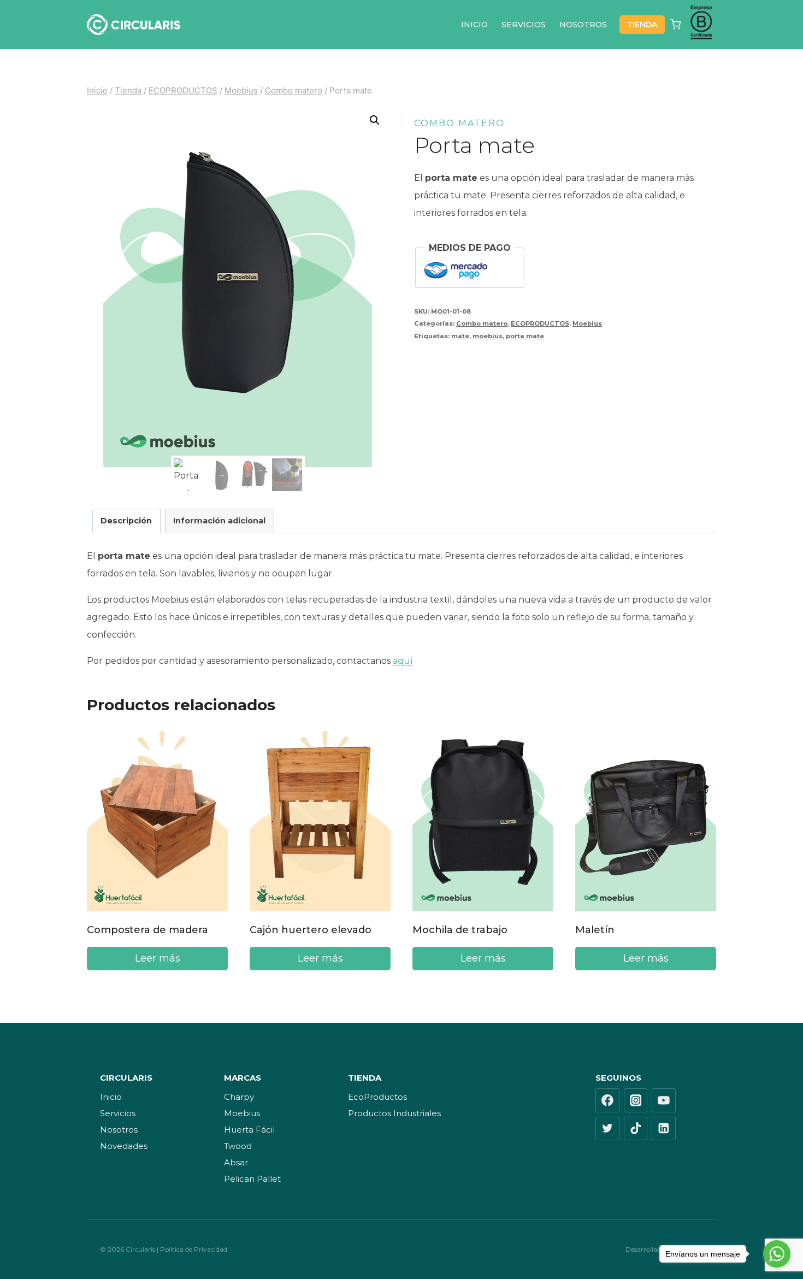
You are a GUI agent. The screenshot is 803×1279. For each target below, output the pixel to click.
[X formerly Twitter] (607, 1129)
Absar (236, 1162)
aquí (403, 661)
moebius (488, 336)
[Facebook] (607, 1100)
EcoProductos (377, 1097)
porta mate (525, 336)
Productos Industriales (394, 1113)
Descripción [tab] (126, 521)
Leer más (157, 958)
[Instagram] (636, 1100)
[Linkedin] (664, 1129)
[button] (375, 120)
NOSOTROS (583, 25)
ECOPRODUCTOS (540, 323)
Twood (238, 1146)
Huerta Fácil (249, 1129)
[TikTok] (636, 1129)
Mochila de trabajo (459, 930)
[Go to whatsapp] (776, 1254)
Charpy (239, 1097)
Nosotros (119, 1129)
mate (460, 336)
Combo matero (459, 123)
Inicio (111, 1097)
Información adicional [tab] (219, 521)
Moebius (587, 323)
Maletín (595, 930)
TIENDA (642, 25)
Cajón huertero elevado (310, 930)
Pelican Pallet (252, 1179)
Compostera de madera (147, 930)
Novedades (123, 1146)
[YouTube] (664, 1100)
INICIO (474, 25)
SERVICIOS (523, 25)
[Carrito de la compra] (675, 24)
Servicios (117, 1113)
